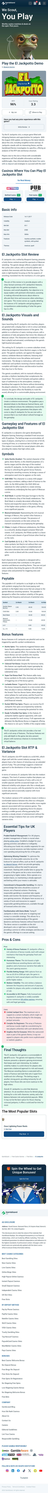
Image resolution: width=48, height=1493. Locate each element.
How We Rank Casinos (11, 1411)
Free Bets (5, 1397)
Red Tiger (9, 1129)
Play (11, 199)
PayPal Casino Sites (9, 1314)
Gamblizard (5, 1156)
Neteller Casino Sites (10, 1319)
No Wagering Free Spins (11, 1383)
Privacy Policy (6, 1487)
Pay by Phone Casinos (10, 1309)
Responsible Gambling (10, 1439)
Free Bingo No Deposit (10, 1370)
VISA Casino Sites (9, 1328)
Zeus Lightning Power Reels (15, 1126)
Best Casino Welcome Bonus (13, 1360)
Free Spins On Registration (12, 1379)
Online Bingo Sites (9, 1272)
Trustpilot (24, 1478)
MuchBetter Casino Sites (11, 1346)
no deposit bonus (10, 864)
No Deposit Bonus (9, 1365)
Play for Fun (22, 84)
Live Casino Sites (8, 1268)
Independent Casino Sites (12, 1290)
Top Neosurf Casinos (10, 1337)
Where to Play (37, 112)
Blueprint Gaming (9, 67)
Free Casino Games (18, 1156)
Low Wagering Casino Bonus (13, 1388)
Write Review (22, 127)
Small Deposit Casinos (11, 1286)
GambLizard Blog (8, 1407)
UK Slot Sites (7, 1295)
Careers (5, 1425)
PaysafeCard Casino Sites (12, 1341)
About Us (5, 1416)
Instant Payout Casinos (11, 1281)
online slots (14, 841)
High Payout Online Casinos (13, 1277)
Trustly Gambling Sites (10, 1332)
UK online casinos (28, 999)
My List (14, 112)
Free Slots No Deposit (10, 1374)
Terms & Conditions (18, 1487)
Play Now (22, 1134)
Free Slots (30, 1156)
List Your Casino (8, 1434)
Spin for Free (24, 1179)
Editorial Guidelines (9, 1430)
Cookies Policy (30, 1487)
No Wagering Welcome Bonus (13, 1392)
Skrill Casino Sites (9, 1323)
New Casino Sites (9, 1263)
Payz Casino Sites (9, 1350)
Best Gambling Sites (10, 1258)
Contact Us (6, 1420)
